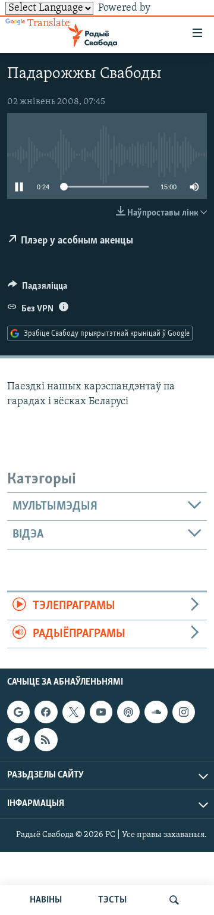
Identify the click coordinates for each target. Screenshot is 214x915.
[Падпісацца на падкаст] (128, 712)
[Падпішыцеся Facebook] (45, 712)
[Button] (37, 288)
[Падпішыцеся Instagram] (183, 712)
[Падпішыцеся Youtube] (101, 712)
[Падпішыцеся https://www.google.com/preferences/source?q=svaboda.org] (18, 712)
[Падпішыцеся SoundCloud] (155, 712)
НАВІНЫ (46, 900)
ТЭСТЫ (112, 900)
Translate (48, 23)
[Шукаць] (174, 900)
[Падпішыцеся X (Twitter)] (73, 712)
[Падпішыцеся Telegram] (18, 740)
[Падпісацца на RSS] (45, 740)
